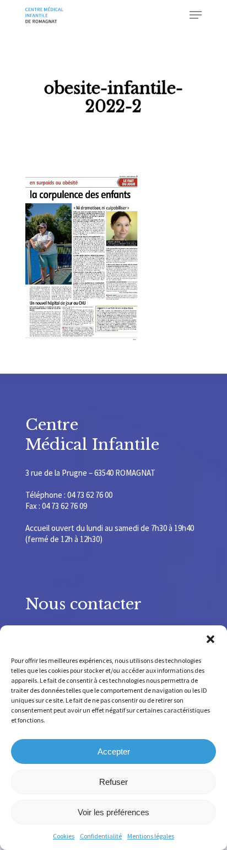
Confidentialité (101, 836)
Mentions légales (150, 836)
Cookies (63, 836)
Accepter (114, 751)
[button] (210, 639)
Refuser (113, 782)
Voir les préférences (113, 812)
